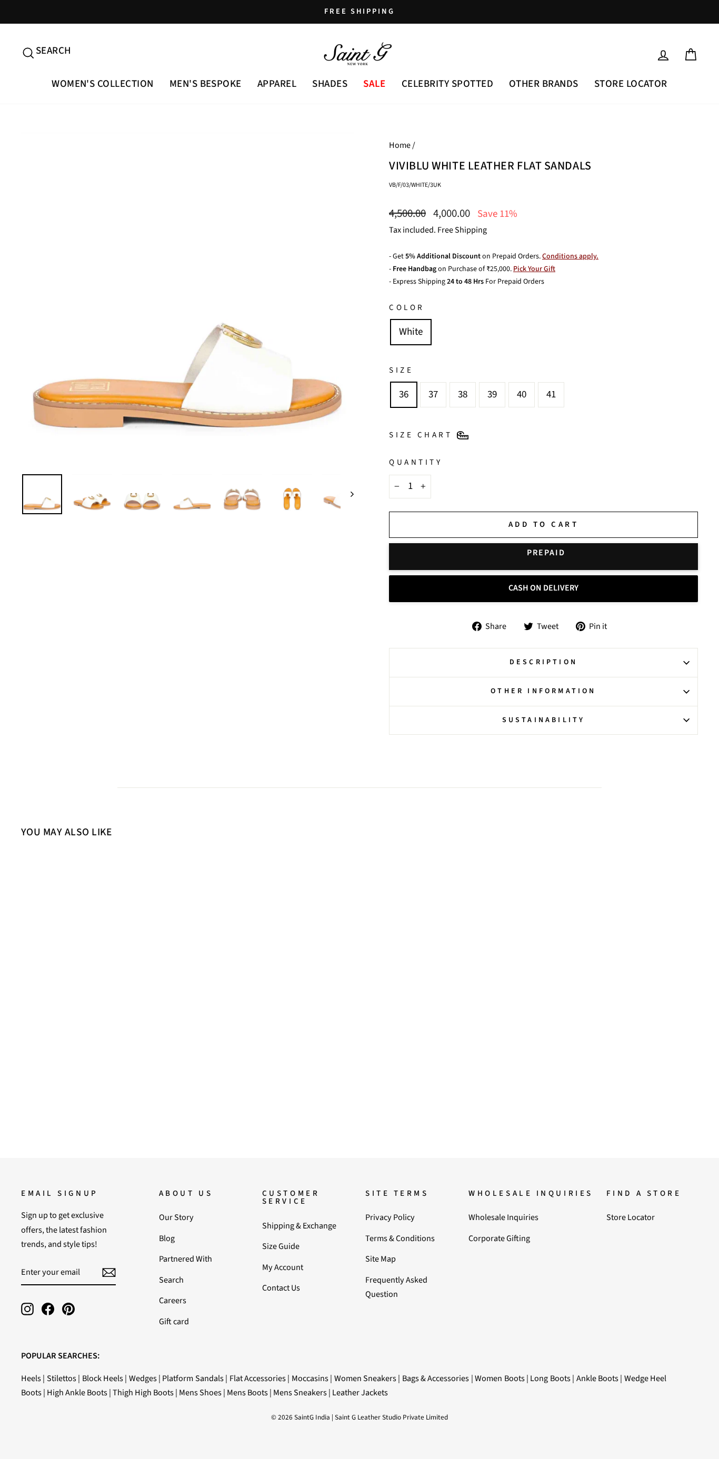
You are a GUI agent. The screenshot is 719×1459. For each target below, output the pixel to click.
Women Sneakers (365, 1378)
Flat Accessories (257, 1378)
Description (543, 662)
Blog (167, 1238)
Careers (172, 1300)
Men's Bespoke (205, 84)
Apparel (276, 84)
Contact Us (281, 1288)
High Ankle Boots (77, 1392)
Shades (329, 84)
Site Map (380, 1259)
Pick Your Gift (534, 269)
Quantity (415, 462)
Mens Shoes (200, 1392)
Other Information (543, 691)
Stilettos (61, 1378)
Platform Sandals (192, 1378)
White (411, 332)
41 (551, 394)
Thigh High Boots (143, 1392)
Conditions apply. (570, 256)
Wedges (143, 1378)
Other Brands (543, 84)
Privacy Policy (390, 1217)
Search (171, 1280)
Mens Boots (247, 1392)
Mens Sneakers (300, 1392)
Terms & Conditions (400, 1238)
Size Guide (280, 1246)
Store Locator (630, 84)
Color (407, 307)
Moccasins (310, 1378)
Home (400, 145)
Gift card (174, 1321)
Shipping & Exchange (299, 1226)
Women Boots (499, 1378)
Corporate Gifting (499, 1238)
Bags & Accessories (436, 1378)
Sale (374, 84)
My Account (282, 1267)
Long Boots (550, 1378)
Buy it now (543, 556)
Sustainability (543, 720)
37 (433, 394)
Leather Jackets (360, 1392)
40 (521, 394)
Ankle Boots (597, 1378)
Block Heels (102, 1378)
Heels (31, 1378)
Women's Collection (103, 84)
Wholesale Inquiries (503, 1217)
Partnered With (185, 1259)
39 (492, 394)
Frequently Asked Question (396, 1287)
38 (462, 394)
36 (403, 394)
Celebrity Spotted (447, 84)
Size (401, 370)
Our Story (176, 1217)
